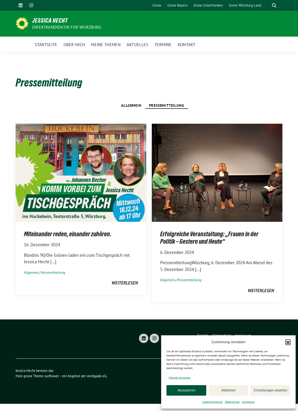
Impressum (248, 402)
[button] (288, 342)
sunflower (51, 376)
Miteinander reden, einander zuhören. (67, 234)
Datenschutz (232, 402)
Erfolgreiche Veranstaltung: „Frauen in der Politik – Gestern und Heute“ (209, 237)
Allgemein (131, 105)
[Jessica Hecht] (22, 23)
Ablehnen (228, 390)
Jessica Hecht (50, 20)
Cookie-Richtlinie (212, 402)
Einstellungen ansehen (270, 390)
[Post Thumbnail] (81, 172)
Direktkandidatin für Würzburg (66, 27)
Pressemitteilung (166, 105)
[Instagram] (31, 5)
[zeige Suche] (274, 5)
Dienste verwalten (180, 377)
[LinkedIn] (20, 5)
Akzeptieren (186, 390)
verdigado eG (96, 376)
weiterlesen (125, 283)
